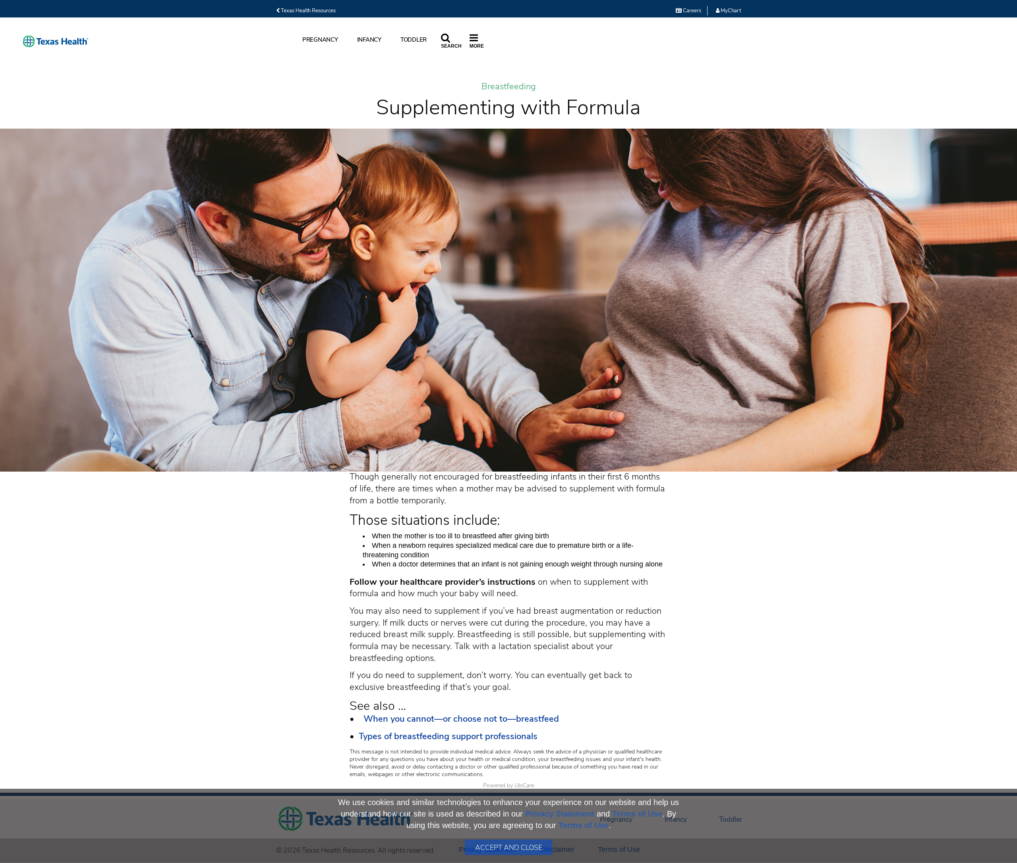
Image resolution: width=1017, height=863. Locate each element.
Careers (691, 10)
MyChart (730, 10)
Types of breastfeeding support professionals (448, 736)
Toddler (413, 40)
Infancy (369, 40)
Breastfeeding (508, 86)
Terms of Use (637, 813)
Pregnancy (320, 40)
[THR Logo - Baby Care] (55, 41)
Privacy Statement (559, 813)
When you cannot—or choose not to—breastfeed (459, 719)
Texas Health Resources (308, 10)
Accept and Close (508, 847)
